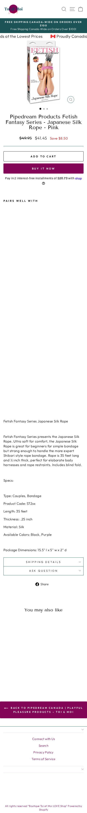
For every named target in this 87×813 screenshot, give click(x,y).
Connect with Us (43, 739)
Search (43, 745)
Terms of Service (43, 759)
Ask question (43, 570)
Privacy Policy (43, 752)
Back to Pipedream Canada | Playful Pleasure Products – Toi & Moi (46, 709)
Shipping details (43, 562)
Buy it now (43, 168)
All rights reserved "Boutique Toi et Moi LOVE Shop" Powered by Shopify (43, 807)
